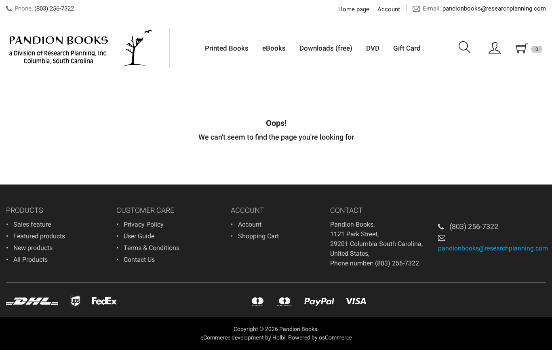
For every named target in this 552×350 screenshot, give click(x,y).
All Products (30, 259)
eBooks (274, 48)
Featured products (39, 236)
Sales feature (32, 224)
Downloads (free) (325, 48)
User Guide (139, 236)
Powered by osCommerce (320, 337)
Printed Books (227, 48)
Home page (353, 9)
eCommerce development (232, 337)
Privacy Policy (144, 224)
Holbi (278, 337)
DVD (372, 48)
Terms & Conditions (151, 248)
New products (33, 248)
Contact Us (139, 259)
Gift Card (407, 48)
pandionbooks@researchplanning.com (494, 8)
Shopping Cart (258, 236)
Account (388, 9)
